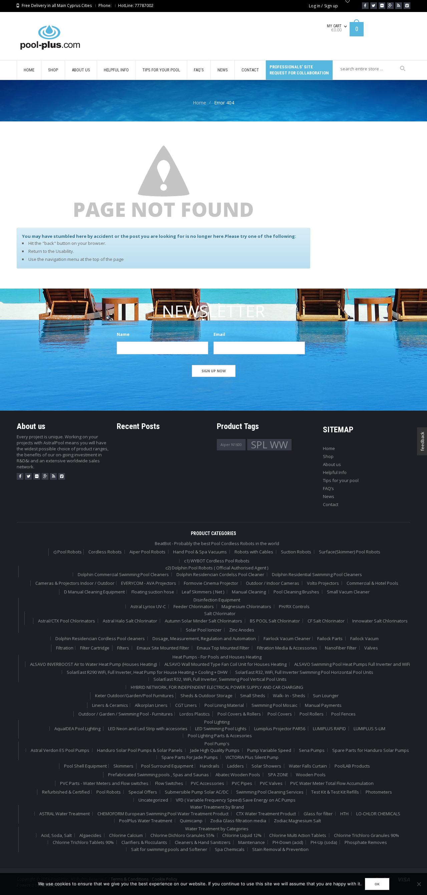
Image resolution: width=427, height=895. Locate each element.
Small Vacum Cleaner (348, 592)
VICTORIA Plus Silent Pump (252, 757)
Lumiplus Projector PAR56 (279, 729)
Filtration (64, 648)
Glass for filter (318, 814)
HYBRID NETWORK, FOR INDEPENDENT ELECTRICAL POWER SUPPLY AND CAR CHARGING (217, 687)
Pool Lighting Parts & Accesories (220, 736)
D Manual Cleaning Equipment (94, 592)
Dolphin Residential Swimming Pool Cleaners (317, 574)
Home (199, 102)
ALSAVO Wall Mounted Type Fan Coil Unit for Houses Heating (225, 664)
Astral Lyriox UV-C (148, 606)
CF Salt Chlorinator (326, 621)
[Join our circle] (390, 5)
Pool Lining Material (224, 705)
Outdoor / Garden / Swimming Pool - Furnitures (125, 714)
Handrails (210, 766)
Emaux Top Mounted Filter (223, 648)
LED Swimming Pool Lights (221, 729)
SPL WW (269, 444)
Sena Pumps (312, 750)
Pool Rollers (312, 714)
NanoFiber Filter (341, 648)
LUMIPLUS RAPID (329, 729)
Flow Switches (169, 783)
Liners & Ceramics (110, 705)
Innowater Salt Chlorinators (380, 621)
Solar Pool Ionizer (204, 630)
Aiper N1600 (231, 444)
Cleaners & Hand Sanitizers (203, 842)
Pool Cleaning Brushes (296, 592)
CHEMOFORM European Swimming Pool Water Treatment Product (163, 814)
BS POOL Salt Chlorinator (275, 621)
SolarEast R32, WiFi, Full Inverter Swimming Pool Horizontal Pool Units (304, 672)
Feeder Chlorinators (193, 606)
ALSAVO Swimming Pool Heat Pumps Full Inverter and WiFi (352, 664)
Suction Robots (296, 552)
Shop (328, 456)
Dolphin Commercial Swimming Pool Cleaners (123, 574)
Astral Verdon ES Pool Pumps (60, 750)
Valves (371, 648)
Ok (377, 884)
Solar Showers (266, 766)
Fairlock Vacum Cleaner (287, 638)
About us (332, 464)
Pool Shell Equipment (85, 766)
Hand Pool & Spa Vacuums (200, 552)
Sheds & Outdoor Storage (206, 696)
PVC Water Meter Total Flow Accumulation (332, 783)
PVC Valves (271, 783)
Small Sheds (252, 696)
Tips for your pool (341, 480)
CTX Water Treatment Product (266, 814)
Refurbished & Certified (66, 792)
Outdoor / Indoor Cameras (272, 583)
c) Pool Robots (67, 552)
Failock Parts (330, 638)
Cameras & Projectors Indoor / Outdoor (74, 583)
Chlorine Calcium (126, 835)
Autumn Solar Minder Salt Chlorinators (203, 621)
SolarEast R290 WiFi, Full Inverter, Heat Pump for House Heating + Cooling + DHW (147, 672)
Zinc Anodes (241, 630)
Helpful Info (335, 472)
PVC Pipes (242, 783)
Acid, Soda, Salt (56, 835)
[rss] (53, 476)
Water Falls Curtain (308, 766)
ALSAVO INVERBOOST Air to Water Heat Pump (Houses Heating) (93, 664)
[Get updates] (398, 5)
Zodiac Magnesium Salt (297, 821)
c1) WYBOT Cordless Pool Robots (217, 561)
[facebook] (20, 476)
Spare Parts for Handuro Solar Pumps (370, 750)
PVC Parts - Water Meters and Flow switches (104, 783)
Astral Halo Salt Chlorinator (130, 621)
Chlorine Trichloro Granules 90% (366, 835)
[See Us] (382, 5)
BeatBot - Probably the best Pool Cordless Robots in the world (217, 543)
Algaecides (90, 835)
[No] (418, 884)
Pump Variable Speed (269, 750)
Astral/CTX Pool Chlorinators (66, 621)
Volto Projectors (323, 583)
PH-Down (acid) (288, 842)
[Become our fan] (365, 5)
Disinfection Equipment (216, 600)
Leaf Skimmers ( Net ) (203, 592)
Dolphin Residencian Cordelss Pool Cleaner (220, 574)
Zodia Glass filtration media (238, 821)
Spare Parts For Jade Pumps (189, 757)
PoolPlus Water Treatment (145, 821)
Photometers (379, 792)
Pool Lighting (217, 722)
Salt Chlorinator (220, 613)
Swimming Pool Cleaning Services (270, 792)
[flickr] (36, 476)
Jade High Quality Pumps (215, 750)
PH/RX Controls (294, 606)
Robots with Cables (254, 552)
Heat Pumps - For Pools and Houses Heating (217, 657)
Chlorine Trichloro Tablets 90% (83, 842)
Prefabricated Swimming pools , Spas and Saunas (158, 775)
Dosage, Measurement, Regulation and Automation (204, 638)
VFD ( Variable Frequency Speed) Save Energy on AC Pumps (236, 800)
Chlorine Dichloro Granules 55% (182, 835)
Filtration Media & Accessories (287, 648)
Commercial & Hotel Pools (372, 583)
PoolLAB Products (352, 766)
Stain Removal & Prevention (280, 849)
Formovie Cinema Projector (211, 583)
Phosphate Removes (366, 842)
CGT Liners (186, 705)
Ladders (235, 766)
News (328, 496)
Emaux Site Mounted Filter (163, 648)
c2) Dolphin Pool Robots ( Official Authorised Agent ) (216, 568)
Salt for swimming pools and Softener (169, 849)
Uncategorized (153, 800)
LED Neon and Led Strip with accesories (147, 729)
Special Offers (142, 792)
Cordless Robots (105, 552)
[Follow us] (373, 5)
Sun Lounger (326, 696)
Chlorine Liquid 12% (242, 835)
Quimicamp (191, 821)
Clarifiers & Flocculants (144, 842)
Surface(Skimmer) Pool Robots (349, 552)
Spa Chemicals (230, 849)
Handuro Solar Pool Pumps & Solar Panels (139, 750)
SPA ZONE (278, 775)
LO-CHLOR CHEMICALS (378, 814)
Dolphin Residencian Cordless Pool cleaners (100, 638)
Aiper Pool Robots (147, 552)
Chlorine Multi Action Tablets (297, 835)
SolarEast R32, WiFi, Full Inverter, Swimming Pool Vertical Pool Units (220, 679)
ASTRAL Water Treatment (64, 814)
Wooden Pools (311, 775)
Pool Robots (108, 792)
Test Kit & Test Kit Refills (335, 792)
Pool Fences (343, 714)
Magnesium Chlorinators (246, 606)
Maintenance (251, 842)
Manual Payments (323, 705)
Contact (330, 504)
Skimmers (123, 766)
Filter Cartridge (94, 648)
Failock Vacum (364, 638)
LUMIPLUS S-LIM (369, 729)
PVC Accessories (207, 783)
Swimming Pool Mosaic (274, 705)
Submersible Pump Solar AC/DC (197, 792)
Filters (123, 648)
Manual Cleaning (249, 592)
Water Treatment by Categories (217, 829)
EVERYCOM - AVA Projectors (148, 583)
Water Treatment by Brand (217, 807)
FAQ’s (328, 488)
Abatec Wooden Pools (238, 775)
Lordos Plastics (194, 714)
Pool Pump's (217, 744)
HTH (344, 814)
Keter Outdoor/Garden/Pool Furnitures (134, 696)
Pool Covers (280, 714)
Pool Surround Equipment (167, 766)
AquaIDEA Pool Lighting (77, 729)
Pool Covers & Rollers (239, 714)
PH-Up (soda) (324, 842)
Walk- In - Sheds (289, 696)
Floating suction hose (152, 592)
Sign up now (213, 371)
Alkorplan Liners (151, 705)
